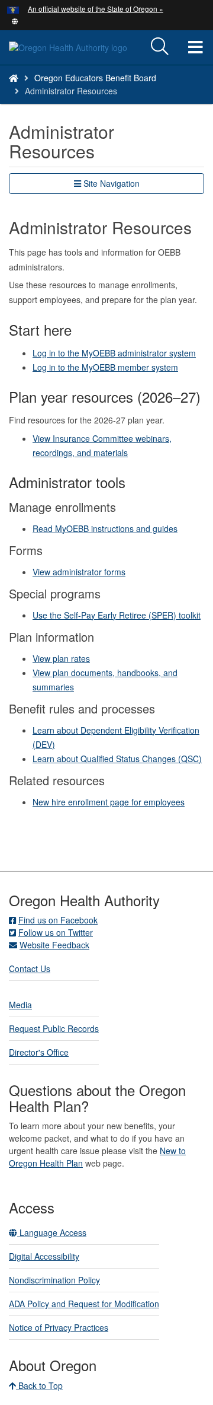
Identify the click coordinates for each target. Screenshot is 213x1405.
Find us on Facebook (58, 920)
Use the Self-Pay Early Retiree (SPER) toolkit (117, 615)
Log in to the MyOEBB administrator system (114, 353)
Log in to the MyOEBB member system (105, 367)
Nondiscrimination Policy (54, 1280)
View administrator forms (79, 572)
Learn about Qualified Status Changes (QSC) (117, 758)
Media (20, 1005)
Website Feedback (54, 945)
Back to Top (39, 1385)
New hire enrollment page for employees (109, 802)
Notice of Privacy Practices (58, 1327)
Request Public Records (54, 1028)
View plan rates (61, 658)
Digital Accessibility (44, 1256)
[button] (15, 20)
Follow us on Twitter (55, 932)
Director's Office (39, 1052)
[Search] (160, 47)
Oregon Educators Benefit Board (95, 78)
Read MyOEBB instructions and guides (105, 528)
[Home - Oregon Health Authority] (13, 78)
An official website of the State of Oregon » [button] (95, 9)
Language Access (51, 1232)
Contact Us (29, 968)
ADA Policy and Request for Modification (84, 1304)
